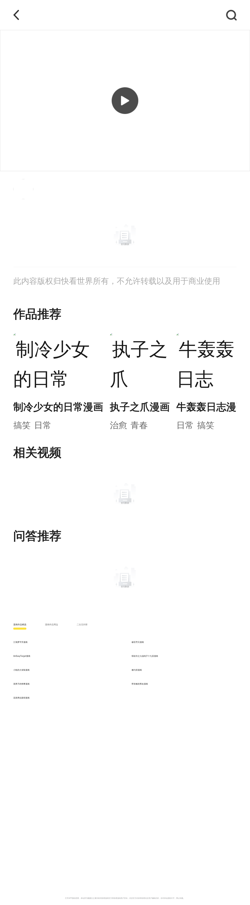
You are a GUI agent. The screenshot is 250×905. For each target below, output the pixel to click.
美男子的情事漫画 (21, 683)
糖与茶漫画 (137, 669)
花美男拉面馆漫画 (21, 697)
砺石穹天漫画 (138, 642)
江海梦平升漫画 (20, 642)
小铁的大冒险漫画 (21, 669)
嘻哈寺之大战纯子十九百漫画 (145, 655)
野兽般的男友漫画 (140, 683)
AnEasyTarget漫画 (21, 655)
